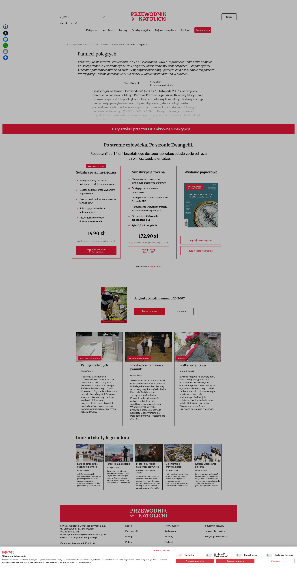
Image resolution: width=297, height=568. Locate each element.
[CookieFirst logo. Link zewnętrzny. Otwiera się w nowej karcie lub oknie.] (8, 552)
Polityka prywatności (162, 550)
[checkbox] (179, 555)
